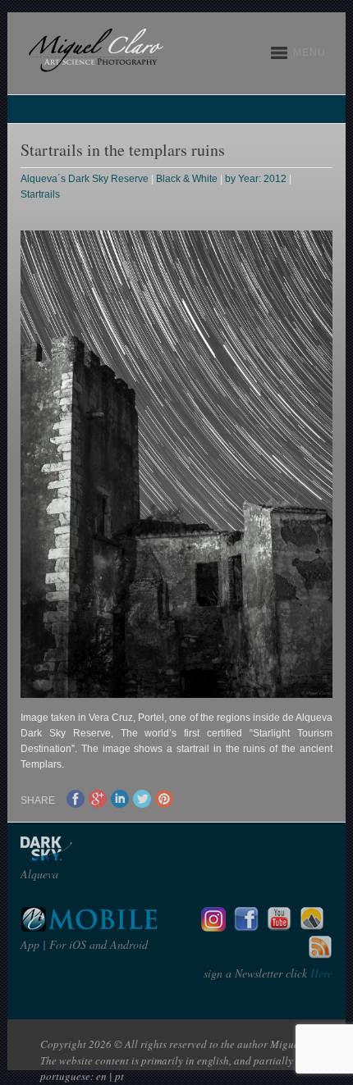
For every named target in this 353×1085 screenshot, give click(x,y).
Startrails (40, 194)
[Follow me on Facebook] (246, 927)
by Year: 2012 (256, 179)
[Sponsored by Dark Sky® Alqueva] (90, 856)
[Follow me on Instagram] (213, 927)
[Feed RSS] (320, 956)
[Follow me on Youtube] (279, 927)
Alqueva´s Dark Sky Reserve (85, 179)
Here (319, 973)
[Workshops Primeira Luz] (312, 927)
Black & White (187, 179)
